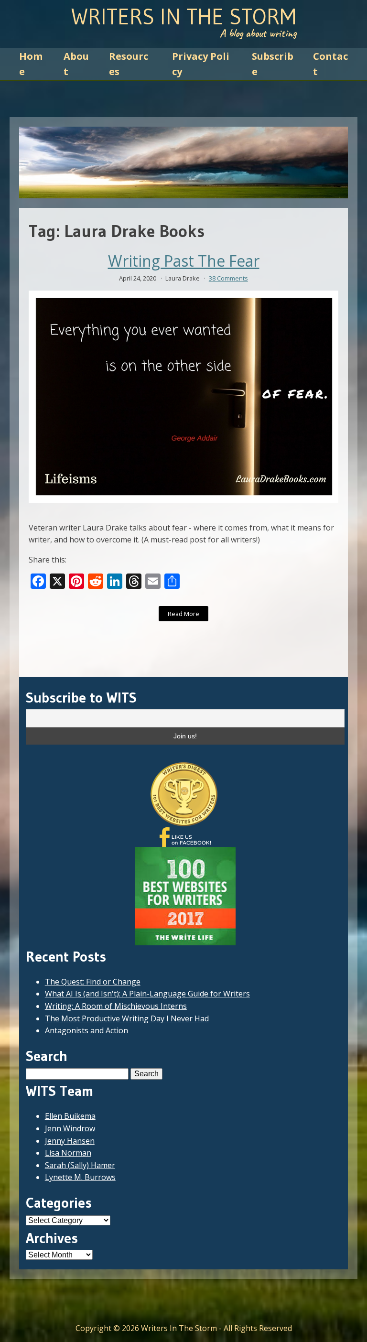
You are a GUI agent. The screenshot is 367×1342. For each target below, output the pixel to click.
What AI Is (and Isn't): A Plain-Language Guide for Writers (147, 993)
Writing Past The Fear (183, 261)
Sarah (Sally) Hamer (80, 1165)
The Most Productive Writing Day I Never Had (127, 1018)
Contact (330, 64)
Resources (128, 64)
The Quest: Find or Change (92, 981)
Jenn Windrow (70, 1128)
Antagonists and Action (86, 1030)
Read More (183, 613)
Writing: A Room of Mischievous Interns (116, 1006)
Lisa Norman (68, 1152)
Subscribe (272, 64)
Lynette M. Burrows (80, 1177)
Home (31, 64)
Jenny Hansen (70, 1141)
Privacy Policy (200, 64)
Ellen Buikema (70, 1116)
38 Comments (228, 278)
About (76, 64)
